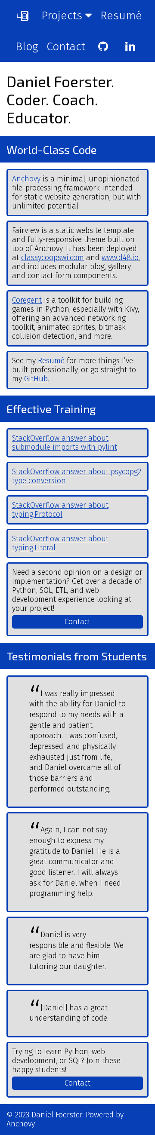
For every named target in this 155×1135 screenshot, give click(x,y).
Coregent (27, 300)
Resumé (121, 15)
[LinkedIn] (130, 46)
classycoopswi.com (52, 257)
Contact (65, 46)
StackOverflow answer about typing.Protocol (60, 510)
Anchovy (26, 179)
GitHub (36, 378)
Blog (27, 46)
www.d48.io (120, 257)
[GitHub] (103, 46)
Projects (63, 15)
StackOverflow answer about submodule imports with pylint (64, 443)
